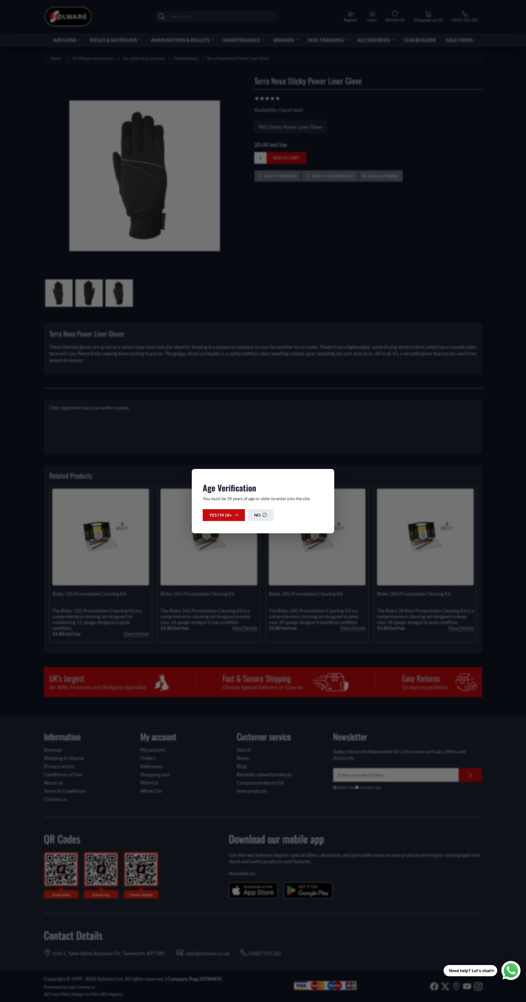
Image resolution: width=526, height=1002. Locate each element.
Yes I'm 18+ (220, 515)
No (257, 515)
